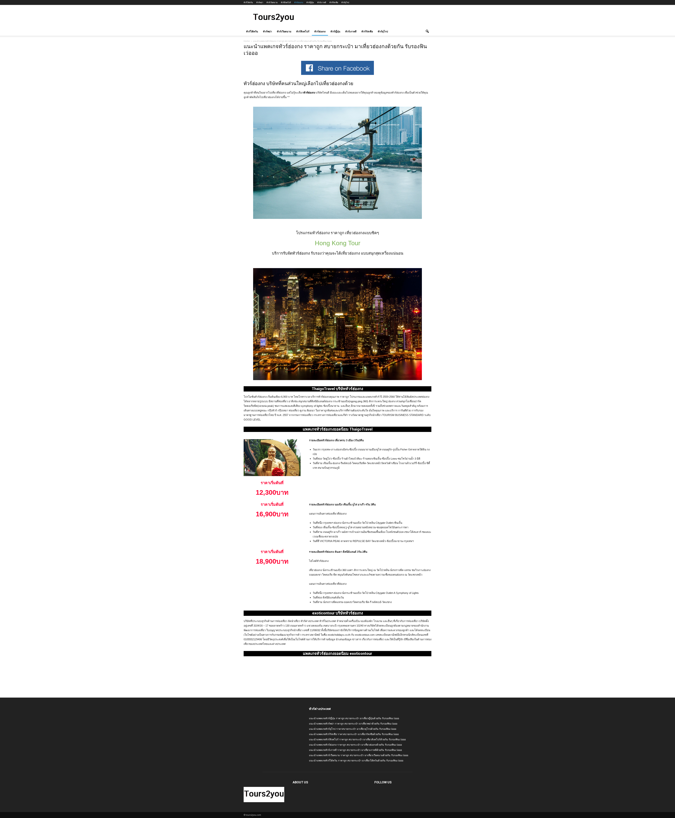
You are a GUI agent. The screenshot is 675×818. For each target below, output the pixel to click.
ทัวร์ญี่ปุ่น (310, 2)
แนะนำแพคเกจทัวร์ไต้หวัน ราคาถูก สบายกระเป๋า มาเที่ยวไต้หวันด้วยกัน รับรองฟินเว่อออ (356, 760)
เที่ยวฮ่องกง (333, 83)
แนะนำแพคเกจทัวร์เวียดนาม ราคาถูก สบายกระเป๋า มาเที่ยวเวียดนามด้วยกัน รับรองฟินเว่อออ (358, 755)
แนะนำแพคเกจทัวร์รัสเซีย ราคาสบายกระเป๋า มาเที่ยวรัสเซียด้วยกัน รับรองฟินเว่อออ (354, 734)
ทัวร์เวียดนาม (272, 2)
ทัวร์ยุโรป (345, 2)
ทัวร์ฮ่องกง (298, 2)
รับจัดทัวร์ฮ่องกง (296, 253)
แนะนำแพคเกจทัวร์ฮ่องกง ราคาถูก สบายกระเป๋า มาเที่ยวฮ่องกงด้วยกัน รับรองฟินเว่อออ (355, 744)
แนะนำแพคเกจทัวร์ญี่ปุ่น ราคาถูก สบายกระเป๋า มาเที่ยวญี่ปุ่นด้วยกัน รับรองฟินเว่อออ (354, 718)
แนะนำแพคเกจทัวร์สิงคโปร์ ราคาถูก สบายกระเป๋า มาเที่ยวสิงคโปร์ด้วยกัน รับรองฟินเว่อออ (357, 739)
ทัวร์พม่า (259, 2)
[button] (427, 31)
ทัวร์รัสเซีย (333, 2)
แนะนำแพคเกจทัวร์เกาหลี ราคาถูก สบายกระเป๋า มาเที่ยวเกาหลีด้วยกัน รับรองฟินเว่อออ (355, 750)
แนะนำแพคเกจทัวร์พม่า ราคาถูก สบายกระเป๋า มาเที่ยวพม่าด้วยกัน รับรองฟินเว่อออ (353, 723)
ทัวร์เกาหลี (321, 2)
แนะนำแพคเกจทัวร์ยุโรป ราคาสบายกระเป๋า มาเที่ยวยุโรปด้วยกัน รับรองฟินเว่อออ (352, 728)
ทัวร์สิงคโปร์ (286, 2)
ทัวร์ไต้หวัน (248, 2)
